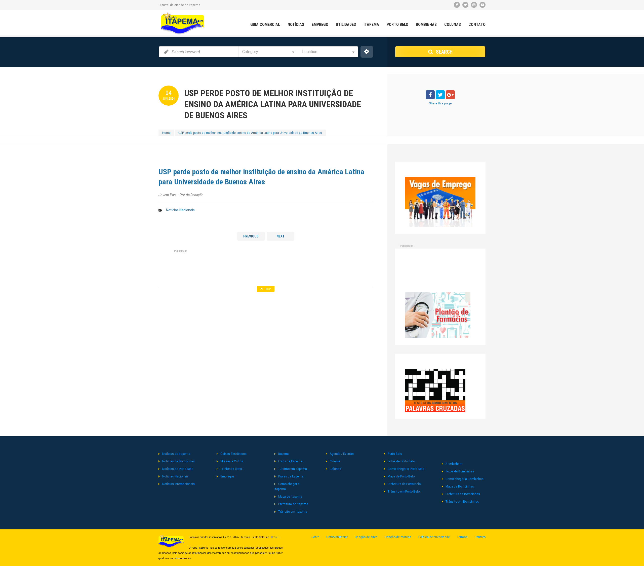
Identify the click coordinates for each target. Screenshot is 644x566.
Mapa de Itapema (290, 496)
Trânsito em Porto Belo (404, 491)
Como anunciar (337, 537)
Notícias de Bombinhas (178, 461)
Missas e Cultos (231, 461)
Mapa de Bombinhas (460, 486)
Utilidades (346, 24)
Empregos (227, 476)
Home (166, 133)
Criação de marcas (398, 537)
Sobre (315, 537)
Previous (251, 236)
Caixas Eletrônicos (233, 454)
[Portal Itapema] (182, 23)
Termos (462, 537)
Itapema (371, 24)
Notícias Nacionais (180, 210)
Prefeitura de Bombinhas (463, 494)
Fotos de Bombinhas (460, 471)
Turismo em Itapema (292, 469)
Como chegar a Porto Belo (406, 469)
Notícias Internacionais (178, 484)
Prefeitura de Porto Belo (404, 484)
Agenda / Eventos (342, 454)
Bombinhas (426, 24)
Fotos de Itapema (290, 461)
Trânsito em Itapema (292, 511)
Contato (477, 24)
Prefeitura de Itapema (293, 504)
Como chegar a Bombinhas (465, 479)
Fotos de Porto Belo (401, 461)
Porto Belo (397, 24)
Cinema (335, 461)
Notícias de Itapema (176, 454)
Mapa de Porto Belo (401, 476)
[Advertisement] (265, 266)
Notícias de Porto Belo (177, 469)
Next (280, 236)
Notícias (296, 24)
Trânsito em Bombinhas (462, 501)
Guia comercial (265, 24)
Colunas (452, 24)
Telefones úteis (231, 469)
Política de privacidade (434, 537)
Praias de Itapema (290, 476)
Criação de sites (366, 537)
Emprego (320, 24)
